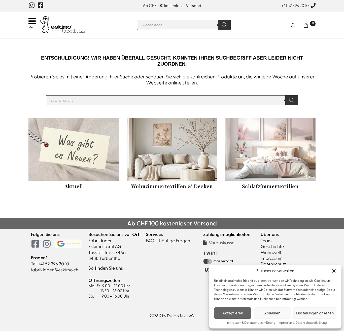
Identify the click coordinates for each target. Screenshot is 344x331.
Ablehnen (272, 313)
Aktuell (73, 186)
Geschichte (272, 246)
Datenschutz (273, 264)
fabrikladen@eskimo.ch (54, 269)
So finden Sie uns (105, 268)
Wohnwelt (271, 252)
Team (266, 240)
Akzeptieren (232, 313)
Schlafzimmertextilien (270, 186)
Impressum (272, 258)
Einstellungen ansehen (315, 313)
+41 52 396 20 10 (295, 5)
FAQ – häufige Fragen (168, 240)
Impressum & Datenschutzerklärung (250, 322)
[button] (333, 270)
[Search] (224, 25)
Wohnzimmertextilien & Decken (172, 186)
